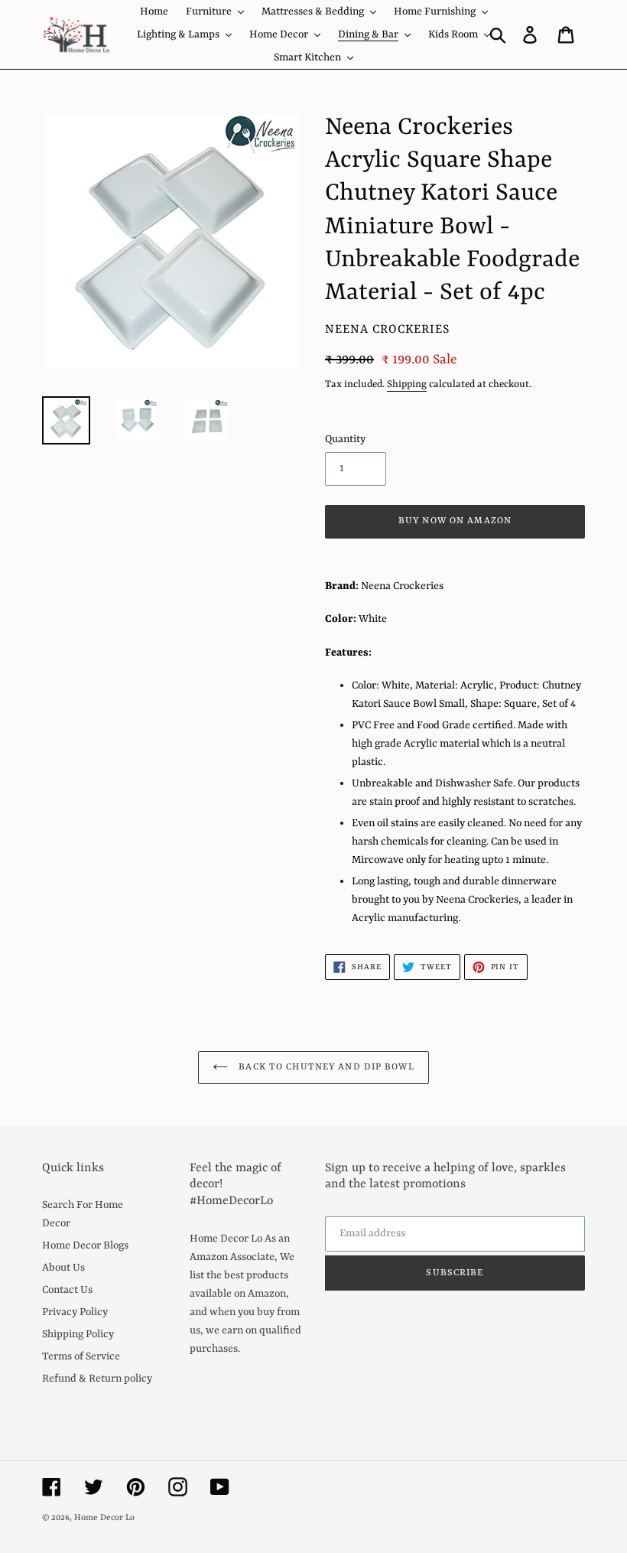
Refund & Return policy (97, 1378)
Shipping (407, 384)
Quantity (345, 439)
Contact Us (67, 1290)
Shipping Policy (78, 1334)
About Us (63, 1268)
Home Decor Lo (104, 1518)
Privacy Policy (75, 1312)
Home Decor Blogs (85, 1245)
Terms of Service (81, 1356)
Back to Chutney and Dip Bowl (325, 1067)
